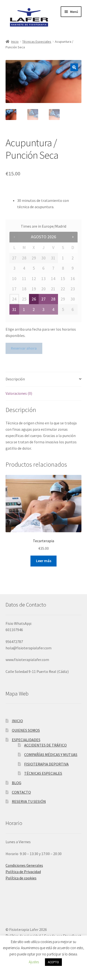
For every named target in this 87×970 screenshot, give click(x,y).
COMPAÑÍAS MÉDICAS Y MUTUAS (50, 754)
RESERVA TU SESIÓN (29, 801)
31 (14, 309)
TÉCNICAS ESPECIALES (43, 773)
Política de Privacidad (23, 871)
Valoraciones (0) (19, 393)
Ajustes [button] (34, 962)
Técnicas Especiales (36, 41)
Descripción (15, 379)
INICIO (17, 720)
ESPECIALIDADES (26, 739)
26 (34, 299)
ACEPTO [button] (53, 962)
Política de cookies (21, 878)
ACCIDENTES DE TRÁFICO (45, 745)
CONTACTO (21, 792)
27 (43, 299)
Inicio (15, 41)
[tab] (44, 379)
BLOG (16, 782)
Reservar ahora (24, 348)
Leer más (43, 560)
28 (53, 299)
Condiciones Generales (24, 865)
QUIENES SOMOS (26, 730)
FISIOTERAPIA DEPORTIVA (46, 764)
